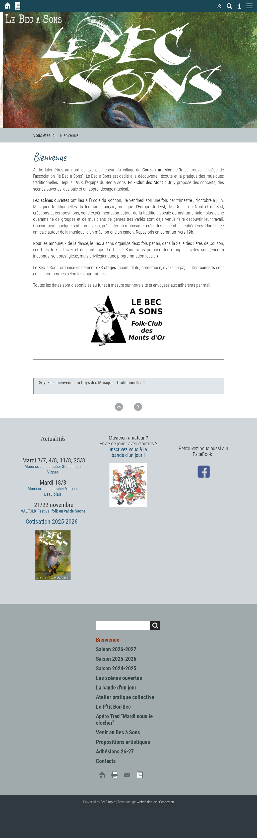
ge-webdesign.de (144, 802)
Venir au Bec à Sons (118, 732)
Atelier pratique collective (125, 697)
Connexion (166, 802)
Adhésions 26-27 (115, 751)
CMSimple (108, 802)
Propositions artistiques (123, 742)
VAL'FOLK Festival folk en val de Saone (53, 511)
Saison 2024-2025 (116, 668)
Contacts (106, 761)
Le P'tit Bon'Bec (113, 707)
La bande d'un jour (116, 687)
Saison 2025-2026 (116, 659)
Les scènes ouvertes (119, 678)
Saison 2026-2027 (116, 649)
